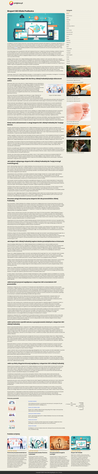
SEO (16, 47)
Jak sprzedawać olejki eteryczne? (73, 80)
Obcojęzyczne (69, 34)
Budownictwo (69, 15)
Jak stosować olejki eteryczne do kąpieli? (75, 82)
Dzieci (68, 17)
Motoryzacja (69, 30)
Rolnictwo (68, 42)
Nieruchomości (70, 32)
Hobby (68, 21)
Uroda (68, 57)
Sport (68, 46)
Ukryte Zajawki (69, 54)
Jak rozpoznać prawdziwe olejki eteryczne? (75, 152)
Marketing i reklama (71, 26)
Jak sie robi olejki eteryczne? (72, 96)
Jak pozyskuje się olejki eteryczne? (73, 138)
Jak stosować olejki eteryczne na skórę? (75, 78)
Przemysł (68, 40)
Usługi (68, 59)
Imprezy (68, 23)
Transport (69, 50)
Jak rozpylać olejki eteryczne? (73, 123)
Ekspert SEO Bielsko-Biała (34, 407)
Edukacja (68, 19)
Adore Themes (58, 472)
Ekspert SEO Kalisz (32, 425)
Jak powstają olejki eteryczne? (73, 121)
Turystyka (68, 52)
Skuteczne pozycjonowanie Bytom (16, 452)
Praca (68, 36)
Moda (68, 28)
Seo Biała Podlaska (32, 401)
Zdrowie (68, 63)
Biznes (68, 13)
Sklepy (68, 44)
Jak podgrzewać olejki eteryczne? (73, 101)
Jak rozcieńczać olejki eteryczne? (73, 99)
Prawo (68, 38)
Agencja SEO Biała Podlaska (34, 413)
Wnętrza (68, 61)
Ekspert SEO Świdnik (76, 452)
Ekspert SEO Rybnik (32, 419)
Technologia (69, 48)
